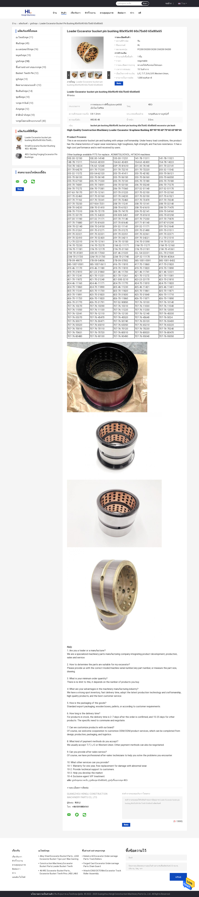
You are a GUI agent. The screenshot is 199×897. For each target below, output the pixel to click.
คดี (139, 13)
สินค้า (63, 13)
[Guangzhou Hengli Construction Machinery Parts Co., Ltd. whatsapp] (27, 181)
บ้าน (55, 13)
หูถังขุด (19, 79)
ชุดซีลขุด (20, 97)
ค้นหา (145, 3)
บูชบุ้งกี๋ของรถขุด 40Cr (118, 780)
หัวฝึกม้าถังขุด (23, 115)
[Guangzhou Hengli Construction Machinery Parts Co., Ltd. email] (19, 181)
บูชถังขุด (34, 23)
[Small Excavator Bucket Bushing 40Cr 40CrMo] (19, 147)
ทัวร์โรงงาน (90, 13)
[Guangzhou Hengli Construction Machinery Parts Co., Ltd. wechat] (34, 181)
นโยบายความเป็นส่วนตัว (42, 894)
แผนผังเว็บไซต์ (18, 877)
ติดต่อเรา (122, 13)
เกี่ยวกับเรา (76, 13)
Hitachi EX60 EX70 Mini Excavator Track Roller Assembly (102, 872)
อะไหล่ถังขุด (22, 37)
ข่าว (132, 13)
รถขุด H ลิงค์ (22, 103)
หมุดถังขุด (21, 55)
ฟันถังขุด (20, 43)
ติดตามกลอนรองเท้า (26, 85)
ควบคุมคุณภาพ (106, 13)
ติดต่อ (119, 83)
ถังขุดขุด (20, 109)
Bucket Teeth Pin (25, 73)
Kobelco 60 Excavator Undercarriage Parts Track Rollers (100, 857)
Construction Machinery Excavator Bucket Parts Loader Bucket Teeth (56, 864)
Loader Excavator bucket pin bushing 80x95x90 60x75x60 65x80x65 (38, 140)
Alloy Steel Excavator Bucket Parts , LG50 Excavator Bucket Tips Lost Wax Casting (59, 857)
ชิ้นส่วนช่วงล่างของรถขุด (28, 67)
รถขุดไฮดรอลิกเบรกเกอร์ (28, 121)
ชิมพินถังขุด (22, 91)
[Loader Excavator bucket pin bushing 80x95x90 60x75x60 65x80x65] (19, 138)
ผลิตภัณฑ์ (23, 23)
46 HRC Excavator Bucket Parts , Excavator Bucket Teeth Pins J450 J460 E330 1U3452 (59, 872)
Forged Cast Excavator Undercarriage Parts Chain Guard (101, 864)
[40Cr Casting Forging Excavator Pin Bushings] (19, 155)
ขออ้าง (168, 3)
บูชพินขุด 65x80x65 (98, 780)
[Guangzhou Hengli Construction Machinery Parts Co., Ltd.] (28, 12)
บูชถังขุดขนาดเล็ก (80, 780)
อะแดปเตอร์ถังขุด (25, 49)
